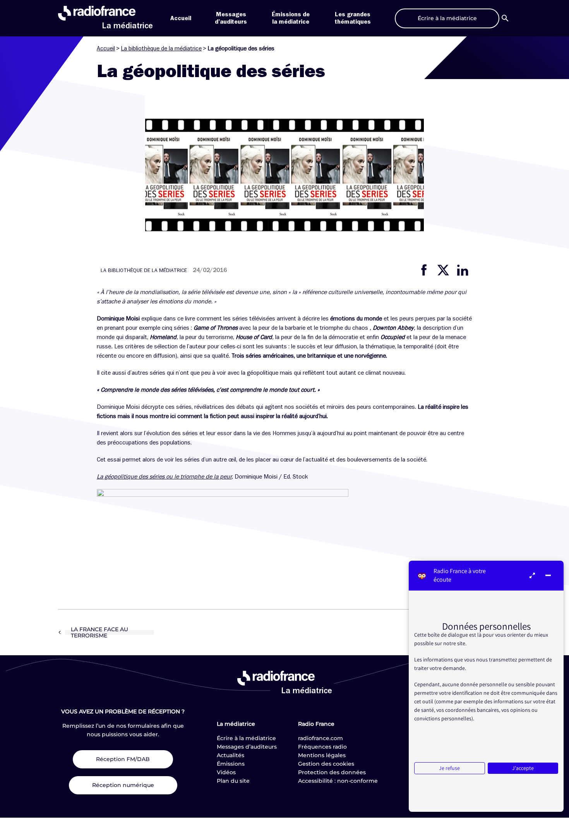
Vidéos (226, 772)
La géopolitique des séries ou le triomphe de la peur (164, 477)
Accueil (180, 18)
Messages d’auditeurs (247, 746)
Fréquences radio (322, 746)
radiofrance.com (320, 738)
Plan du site (233, 780)
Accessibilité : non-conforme (338, 780)
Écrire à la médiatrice (246, 738)
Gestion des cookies (326, 763)
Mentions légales (322, 755)
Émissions (231, 763)
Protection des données (332, 772)
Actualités (230, 755)
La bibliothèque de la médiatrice (161, 48)
